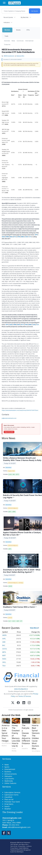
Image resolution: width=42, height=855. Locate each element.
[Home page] (14, 3)
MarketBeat (8, 467)
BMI (14, 474)
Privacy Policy (21, 846)
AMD (3, 642)
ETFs (28, 30)
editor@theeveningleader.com (19, 827)
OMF (18, 621)
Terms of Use (13, 846)
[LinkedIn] (23, 703)
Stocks (18, 30)
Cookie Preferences (24, 848)
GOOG (4, 649)
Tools (6, 36)
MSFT (10, 511)
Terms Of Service (25, 696)
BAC (3, 645)
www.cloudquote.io (21, 689)
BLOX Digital (20, 852)
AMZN (4, 635)
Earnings (21, 582)
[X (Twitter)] (12, 703)
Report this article (9, 432)
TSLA (3, 666)
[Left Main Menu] (4, 3)
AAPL (10, 549)
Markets (7, 30)
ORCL (4, 662)
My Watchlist (24, 17)
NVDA (4, 659)
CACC (13, 621)
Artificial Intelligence (13, 508)
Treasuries (7, 44)
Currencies (20, 41)
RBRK (14, 511)
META (4, 652)
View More (34, 628)
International (29, 41)
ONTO (17, 474)
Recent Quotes (8, 17)
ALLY (10, 621)
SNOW (10, 586)
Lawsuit (10, 617)
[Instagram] (29, 703)
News (13, 41)
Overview (7, 41)
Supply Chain (11, 471)
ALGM (10, 474)
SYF (21, 621)
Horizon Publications (24, 842)
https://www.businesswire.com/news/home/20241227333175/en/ (20, 410)
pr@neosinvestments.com (9, 418)
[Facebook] (18, 703)
